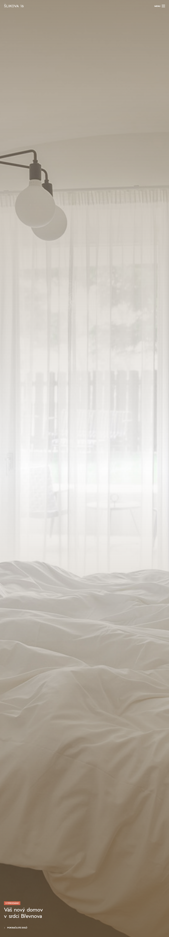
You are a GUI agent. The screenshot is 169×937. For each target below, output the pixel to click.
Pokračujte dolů (17, 927)
